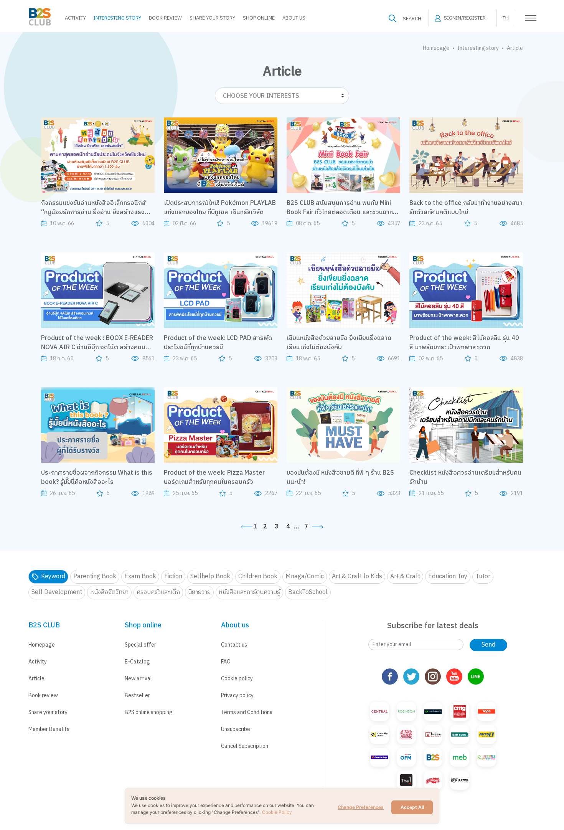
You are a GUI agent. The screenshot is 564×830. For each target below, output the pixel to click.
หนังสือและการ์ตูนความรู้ (249, 592)
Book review (43, 695)
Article (36, 678)
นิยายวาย (199, 592)
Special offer (140, 644)
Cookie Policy (277, 812)
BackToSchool (308, 592)
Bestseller (137, 695)
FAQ (226, 661)
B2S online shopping (149, 712)
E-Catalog (137, 661)
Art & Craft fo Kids (357, 576)
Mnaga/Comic (304, 576)
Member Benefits (48, 729)
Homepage (436, 48)
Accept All (412, 807)
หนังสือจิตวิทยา (109, 592)
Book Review (165, 18)
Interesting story (117, 18)
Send (488, 645)
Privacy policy (237, 695)
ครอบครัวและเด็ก (158, 592)
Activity (75, 18)
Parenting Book (94, 576)
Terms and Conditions (246, 712)
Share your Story (212, 18)
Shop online (259, 18)
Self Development (56, 592)
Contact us (234, 644)
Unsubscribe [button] (235, 729)
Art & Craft (405, 576)
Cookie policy (237, 678)
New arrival (138, 678)
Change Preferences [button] (361, 807)
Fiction (173, 576)
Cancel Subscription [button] (244, 746)
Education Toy (447, 576)
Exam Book (140, 576)
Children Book (257, 576)
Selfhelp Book (210, 576)
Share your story (48, 712)
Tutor (482, 576)
